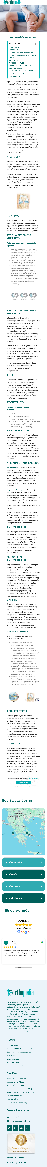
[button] (38, 2)
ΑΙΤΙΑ (12, 58)
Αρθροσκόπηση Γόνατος (16, 1078)
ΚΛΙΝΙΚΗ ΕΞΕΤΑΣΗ (17, 63)
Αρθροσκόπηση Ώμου (15, 1082)
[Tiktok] (27, 1128)
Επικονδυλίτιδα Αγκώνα (16, 1066)
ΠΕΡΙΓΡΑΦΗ (14, 50)
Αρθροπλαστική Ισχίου (16, 1096)
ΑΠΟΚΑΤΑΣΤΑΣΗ (17, 73)
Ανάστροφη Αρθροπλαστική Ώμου (20, 1092)
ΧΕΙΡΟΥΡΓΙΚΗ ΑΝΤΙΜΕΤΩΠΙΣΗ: (22, 71)
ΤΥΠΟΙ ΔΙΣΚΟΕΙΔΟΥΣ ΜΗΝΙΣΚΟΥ (22, 52)
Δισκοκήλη (11, 1055)
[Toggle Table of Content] (34, 44)
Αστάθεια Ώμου (13, 1062)
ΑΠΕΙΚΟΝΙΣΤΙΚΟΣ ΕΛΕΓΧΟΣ (20, 65)
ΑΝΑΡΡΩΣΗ (15, 76)
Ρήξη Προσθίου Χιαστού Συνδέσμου (21, 1048)
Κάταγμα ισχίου (13, 1059)
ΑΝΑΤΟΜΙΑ (14, 47)
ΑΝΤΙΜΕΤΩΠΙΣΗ (16, 68)
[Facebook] (9, 1128)
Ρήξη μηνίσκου (12, 1045)
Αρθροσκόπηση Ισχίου (15, 1085)
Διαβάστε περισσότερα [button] (11, 961)
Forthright (22, 1162)
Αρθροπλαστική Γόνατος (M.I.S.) (19, 1089)
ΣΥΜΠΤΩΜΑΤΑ (16, 60)
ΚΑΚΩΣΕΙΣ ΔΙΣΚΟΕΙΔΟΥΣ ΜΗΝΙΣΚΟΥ (23, 55)
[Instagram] (15, 1128)
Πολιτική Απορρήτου (16, 1158)
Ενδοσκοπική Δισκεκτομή (17, 1103)
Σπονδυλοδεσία (13, 1099)
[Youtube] (21, 1128)
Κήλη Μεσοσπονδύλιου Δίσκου (19, 1052)
